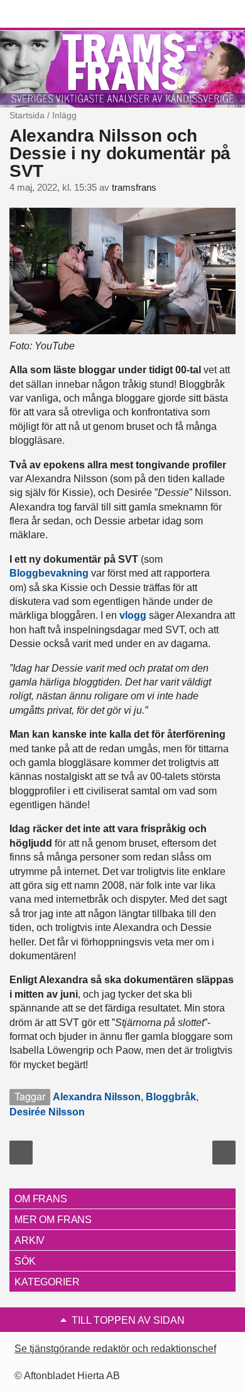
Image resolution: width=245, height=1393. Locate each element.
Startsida (27, 115)
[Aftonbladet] (56, 14)
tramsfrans (134, 188)
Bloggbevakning (49, 573)
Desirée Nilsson (47, 1112)
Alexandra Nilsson (97, 1096)
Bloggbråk (171, 1096)
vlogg (132, 615)
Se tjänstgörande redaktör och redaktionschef (115, 1348)
